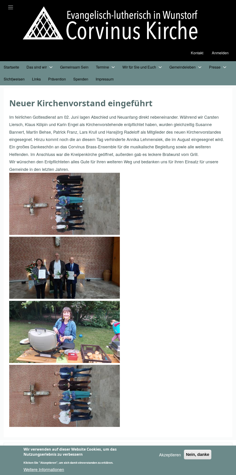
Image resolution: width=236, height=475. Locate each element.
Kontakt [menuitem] (197, 52)
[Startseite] (114, 24)
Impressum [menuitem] (105, 79)
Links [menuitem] (36, 79)
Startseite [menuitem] (11, 67)
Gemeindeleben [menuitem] (182, 67)
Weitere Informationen (44, 469)
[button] (64, 204)
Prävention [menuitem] (57, 79)
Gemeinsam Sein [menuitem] (74, 67)
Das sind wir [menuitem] (37, 67)
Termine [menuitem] (102, 67)
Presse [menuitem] (215, 67)
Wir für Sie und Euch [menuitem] (139, 67)
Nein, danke (197, 454)
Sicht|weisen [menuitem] (14, 79)
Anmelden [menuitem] (220, 52)
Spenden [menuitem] (80, 79)
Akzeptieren (170, 455)
